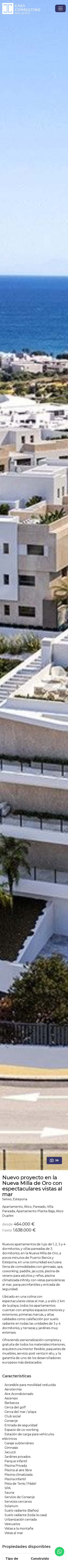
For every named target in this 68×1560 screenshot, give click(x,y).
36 (57, 1160)
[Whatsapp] (59, 1551)
